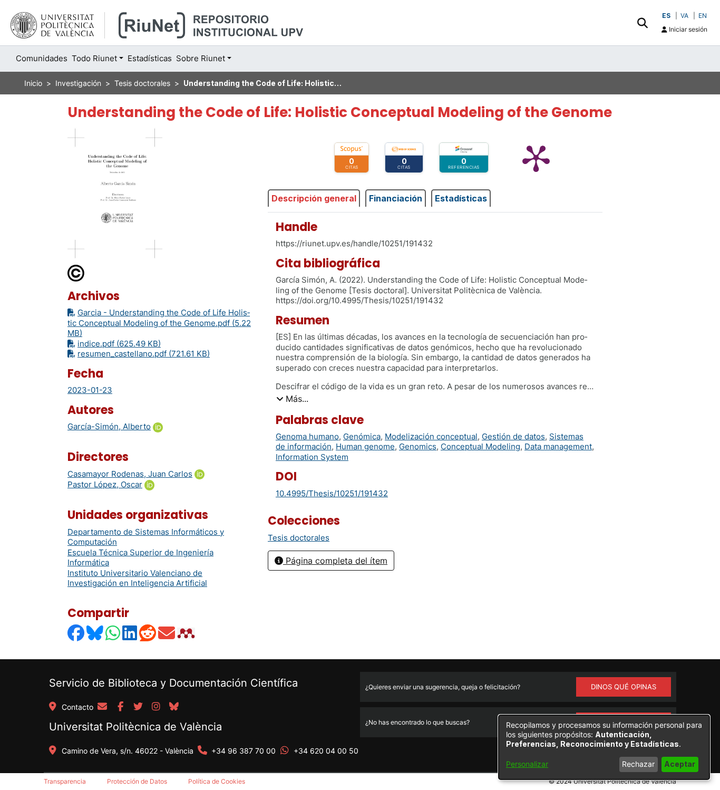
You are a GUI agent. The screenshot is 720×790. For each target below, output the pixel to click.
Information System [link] (312, 457)
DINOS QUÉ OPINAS (623, 686)
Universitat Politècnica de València (135, 726)
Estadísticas (461, 198)
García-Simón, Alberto (109, 426)
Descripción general (313, 198)
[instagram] (156, 707)
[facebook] (120, 707)
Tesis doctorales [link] (142, 83)
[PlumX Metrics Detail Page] (536, 157)
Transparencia (65, 781)
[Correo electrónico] (167, 633)
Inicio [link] (33, 83)
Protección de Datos (137, 781)
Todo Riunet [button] (94, 58)
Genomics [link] (417, 446)
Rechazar (638, 763)
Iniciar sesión (687, 29)
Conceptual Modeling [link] (480, 446)
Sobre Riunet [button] (200, 58)
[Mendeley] (187, 633)
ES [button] (666, 16)
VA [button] (684, 16)
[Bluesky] (95, 633)
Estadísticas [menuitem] (150, 58)
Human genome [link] (365, 446)
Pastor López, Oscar (104, 484)
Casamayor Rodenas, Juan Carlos (129, 474)
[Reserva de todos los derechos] (76, 272)
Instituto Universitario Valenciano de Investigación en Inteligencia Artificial (137, 578)
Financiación (395, 198)
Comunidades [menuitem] (41, 58)
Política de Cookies (216, 781)
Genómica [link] (362, 436)
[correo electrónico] (102, 707)
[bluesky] (174, 707)
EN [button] (702, 16)
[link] (298, 538)
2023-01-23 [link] (89, 390)
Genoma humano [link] (307, 436)
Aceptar (679, 763)
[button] (642, 22)
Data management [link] (558, 446)
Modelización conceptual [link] (431, 436)
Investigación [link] (78, 83)
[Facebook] (76, 633)
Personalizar (527, 763)
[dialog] (604, 747)
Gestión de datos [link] (513, 436)
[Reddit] (148, 633)
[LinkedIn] (130, 633)
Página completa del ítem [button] (335, 560)
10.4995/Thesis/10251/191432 (332, 493)
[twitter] (138, 707)
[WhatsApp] (113, 633)
